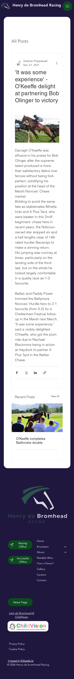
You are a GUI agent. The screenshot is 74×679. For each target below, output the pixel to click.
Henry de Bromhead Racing (37, 5)
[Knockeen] (65, 547)
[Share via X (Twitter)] (26, 372)
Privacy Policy (16, 643)
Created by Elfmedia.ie (20, 661)
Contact (41, 580)
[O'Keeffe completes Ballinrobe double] (37, 417)
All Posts (19, 41)
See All (55, 396)
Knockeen (43, 546)
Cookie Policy (17, 649)
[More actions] (57, 63)
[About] (65, 552)
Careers (41, 574)
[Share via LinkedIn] (35, 372)
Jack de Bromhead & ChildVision (21, 615)
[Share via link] (44, 372)
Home (40, 541)
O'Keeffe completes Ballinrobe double (30, 441)
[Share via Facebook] (17, 372)
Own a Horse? (45, 563)
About (40, 552)
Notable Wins (45, 557)
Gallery (41, 569)
